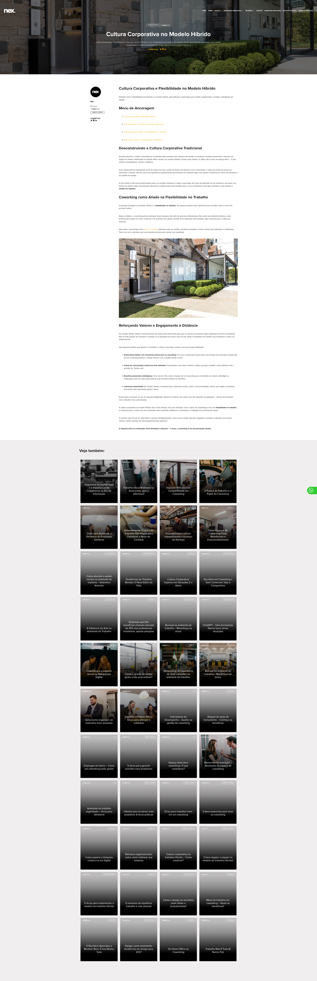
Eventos (259, 11)
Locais (218, 11)
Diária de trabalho (306, 11)
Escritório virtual (290, 11)
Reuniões (249, 11)
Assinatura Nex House (272, 11)
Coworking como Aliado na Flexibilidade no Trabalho (145, 132)
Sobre (210, 11)
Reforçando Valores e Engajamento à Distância (143, 140)
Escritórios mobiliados (233, 11)
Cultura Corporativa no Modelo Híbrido (139, 116)
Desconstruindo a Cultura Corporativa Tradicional (144, 124)
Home (204, 11)
